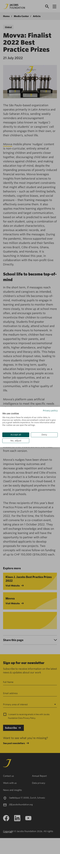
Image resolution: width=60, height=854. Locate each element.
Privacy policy (50, 410)
